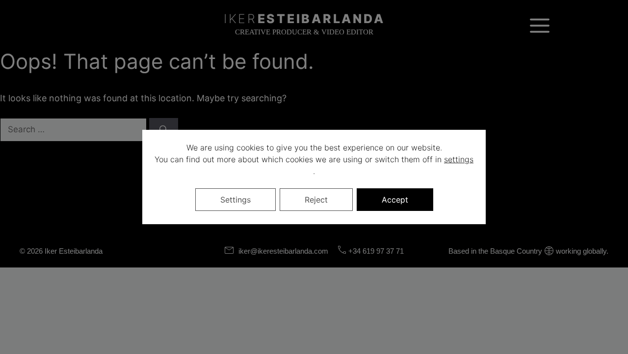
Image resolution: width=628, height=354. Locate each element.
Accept (395, 200)
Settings (235, 200)
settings (458, 159)
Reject (316, 200)
